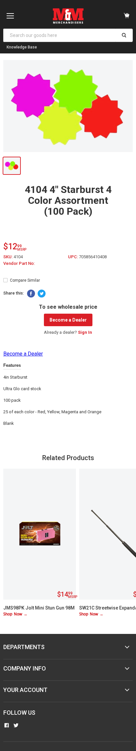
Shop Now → (15, 614)
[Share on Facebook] (31, 293)
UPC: (73, 256)
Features (12, 365)
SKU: (8, 256)
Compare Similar (25, 280)
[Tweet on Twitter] (42, 293)
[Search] (124, 35)
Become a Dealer (68, 320)
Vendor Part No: (19, 263)
